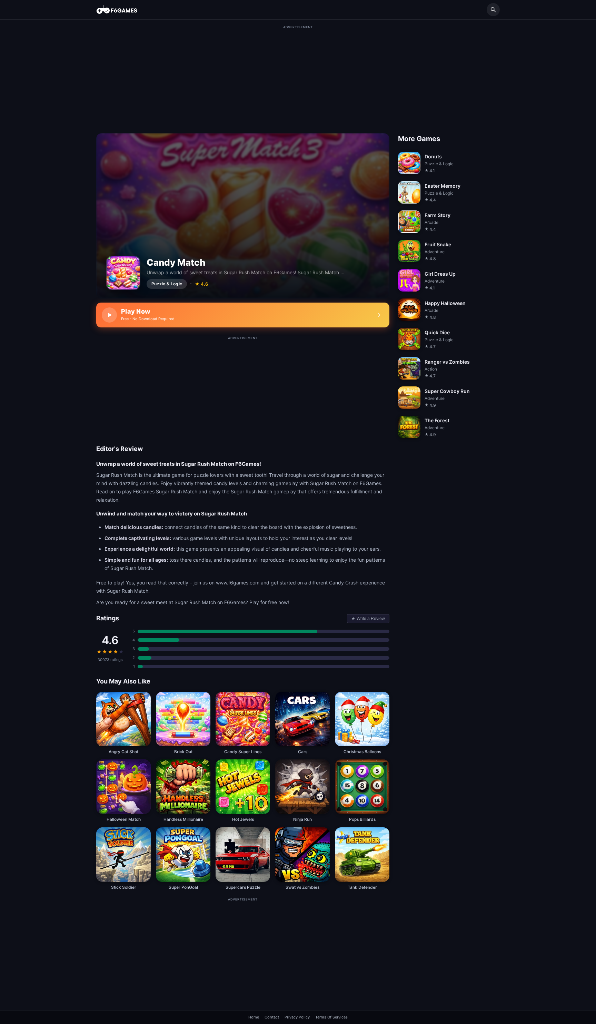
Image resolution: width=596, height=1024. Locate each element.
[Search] (493, 9)
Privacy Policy (297, 1017)
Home (253, 1017)
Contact (272, 1017)
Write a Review (368, 618)
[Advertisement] (298, 78)
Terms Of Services (331, 1017)
